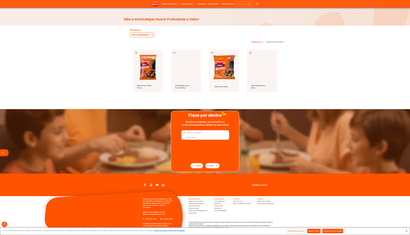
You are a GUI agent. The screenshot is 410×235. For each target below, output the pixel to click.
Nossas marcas (187, 4)
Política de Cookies (160, 230)
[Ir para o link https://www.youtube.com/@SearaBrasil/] (157, 185)
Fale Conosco (238, 201)
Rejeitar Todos (313, 231)
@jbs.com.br (147, 212)
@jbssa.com (147, 214)
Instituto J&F (218, 206)
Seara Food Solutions (196, 204)
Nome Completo (194, 132)
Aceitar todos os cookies (333, 231)
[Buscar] (249, 3)
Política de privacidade (265, 204)
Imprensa (217, 204)
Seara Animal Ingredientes (198, 211)
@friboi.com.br (159, 212)
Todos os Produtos (169, 4)
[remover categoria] (152, 35)
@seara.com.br (159, 214)
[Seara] (155, 3)
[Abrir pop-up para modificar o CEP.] (4, 224)
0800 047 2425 (150, 219)
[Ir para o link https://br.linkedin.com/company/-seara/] (163, 185)
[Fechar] (406, 231)
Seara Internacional (196, 201)
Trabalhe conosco (259, 185)
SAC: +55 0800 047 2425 (241, 204)
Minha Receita (227, 4)
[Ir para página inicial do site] (205, 192)
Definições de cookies (296, 231)
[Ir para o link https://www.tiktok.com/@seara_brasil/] (151, 184)
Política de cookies (264, 201)
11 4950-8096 (168, 219)
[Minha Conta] (257, 3)
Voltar (198, 166)
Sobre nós (217, 208)
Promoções (201, 4)
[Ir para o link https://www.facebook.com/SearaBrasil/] (145, 185)
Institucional (213, 4)
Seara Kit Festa (194, 206)
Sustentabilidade (220, 211)
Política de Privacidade (176, 230)
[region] (205, 231)
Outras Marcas (219, 201)
